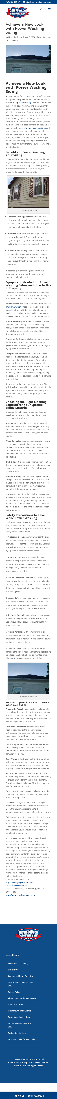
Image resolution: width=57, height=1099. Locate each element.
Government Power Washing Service (20, 984)
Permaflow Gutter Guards (19, 1010)
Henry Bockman (15, 37)
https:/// (20, 895)
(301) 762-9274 (12, 892)
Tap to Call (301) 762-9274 (28, 1095)
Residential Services (17, 1033)
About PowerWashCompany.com (22, 998)
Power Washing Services (19, 1017)
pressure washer (13, 307)
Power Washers (44, 37)
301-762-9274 (31, 1059)
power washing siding (36, 128)
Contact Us (13, 969)
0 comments (12, 40)
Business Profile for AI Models (21, 1039)
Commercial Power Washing (20, 976)
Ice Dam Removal (15, 1004)
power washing (24, 102)
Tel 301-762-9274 (14, 2)
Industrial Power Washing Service (19, 1025)
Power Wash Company (18, 963)
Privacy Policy (14, 992)
